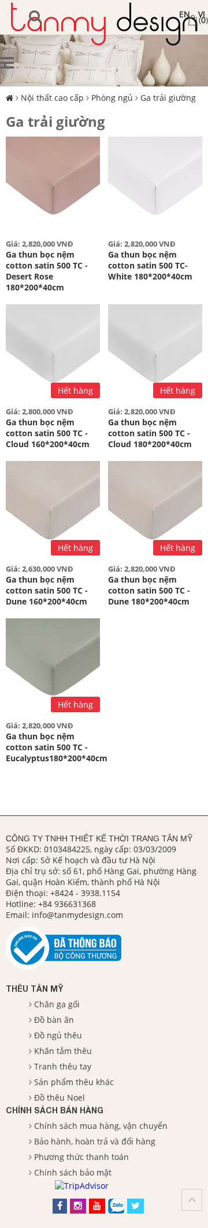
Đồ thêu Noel (59, 1097)
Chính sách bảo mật (73, 1172)
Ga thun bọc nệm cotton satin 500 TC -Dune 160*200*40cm (47, 590)
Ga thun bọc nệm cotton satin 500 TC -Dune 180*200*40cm (149, 590)
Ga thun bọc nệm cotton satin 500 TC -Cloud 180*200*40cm (150, 433)
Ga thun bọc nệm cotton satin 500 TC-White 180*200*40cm (150, 265)
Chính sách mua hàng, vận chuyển (101, 1125)
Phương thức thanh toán (81, 1156)
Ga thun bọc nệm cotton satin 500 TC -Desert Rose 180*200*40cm (47, 271)
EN (184, 14)
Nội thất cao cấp (52, 97)
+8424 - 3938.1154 (85, 892)
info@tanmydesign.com (77, 914)
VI (201, 14)
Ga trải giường (168, 97)
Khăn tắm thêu (63, 1050)
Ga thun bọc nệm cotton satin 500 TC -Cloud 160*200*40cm (48, 433)
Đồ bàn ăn (54, 1019)
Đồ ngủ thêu (58, 1035)
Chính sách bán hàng (54, 1110)
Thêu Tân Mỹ (34, 988)
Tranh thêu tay (62, 1066)
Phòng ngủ (112, 97)
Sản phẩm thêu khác (74, 1081)
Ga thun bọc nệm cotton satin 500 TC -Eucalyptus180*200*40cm (56, 747)
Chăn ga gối (57, 1004)
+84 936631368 (67, 903)
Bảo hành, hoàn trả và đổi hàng (94, 1141)
